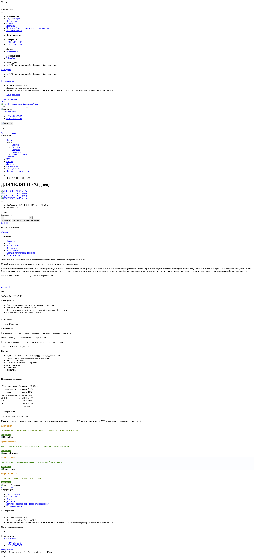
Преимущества (13, 246)
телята (4, 287)
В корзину (6, 220)
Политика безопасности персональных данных (27, 28)
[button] (6, 69)
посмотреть (6, 435)
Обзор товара (12, 241)
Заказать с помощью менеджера (26, 220)
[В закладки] (2, 201)
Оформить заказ (8, 133)
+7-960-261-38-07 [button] (9, 538)
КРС (10, 287)
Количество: (6, 215)
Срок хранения (13, 255)
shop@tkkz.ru (12, 51)
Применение (12, 250)
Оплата (9, 23)
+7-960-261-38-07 (14, 42)
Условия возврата (14, 30)
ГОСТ (9, 243)
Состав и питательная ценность (20, 253)
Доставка (10, 26)
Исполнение (12, 248)
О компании (12, 21)
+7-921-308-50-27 (14, 44)
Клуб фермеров (13, 19)
